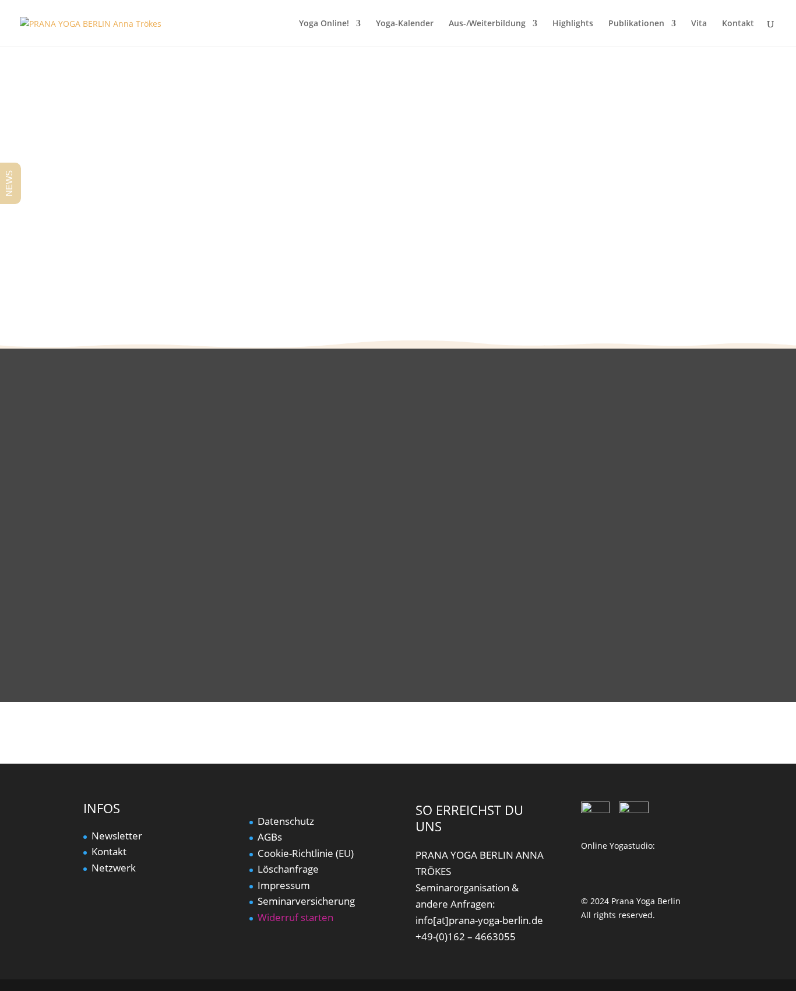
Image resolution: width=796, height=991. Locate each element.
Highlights (572, 24)
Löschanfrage (288, 869)
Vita (699, 24)
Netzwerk (113, 867)
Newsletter (116, 835)
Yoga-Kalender (405, 24)
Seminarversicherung (306, 901)
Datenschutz (286, 821)
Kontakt (738, 24)
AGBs (270, 837)
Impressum (284, 885)
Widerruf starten (295, 917)
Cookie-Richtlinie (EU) (306, 853)
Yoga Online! (324, 24)
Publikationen (636, 24)
